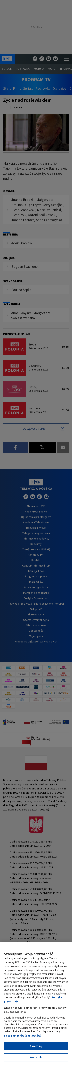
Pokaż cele (36, 1057)
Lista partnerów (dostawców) (22, 1035)
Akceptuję (36, 1046)
